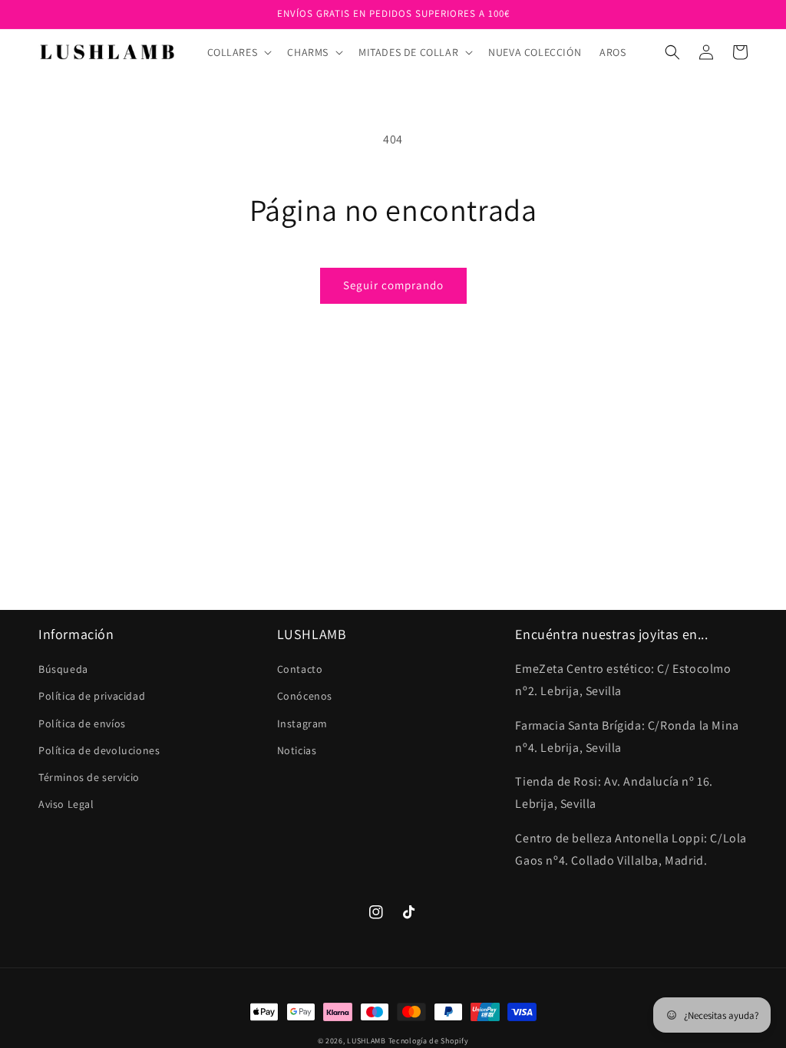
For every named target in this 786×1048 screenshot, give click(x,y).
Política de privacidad (91, 696)
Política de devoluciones (99, 750)
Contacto (300, 669)
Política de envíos (82, 723)
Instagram (302, 723)
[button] (238, 52)
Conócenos (304, 696)
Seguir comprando (393, 285)
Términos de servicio (89, 777)
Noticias (297, 750)
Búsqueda (63, 669)
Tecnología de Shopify (428, 1041)
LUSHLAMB (366, 1041)
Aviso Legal (66, 804)
